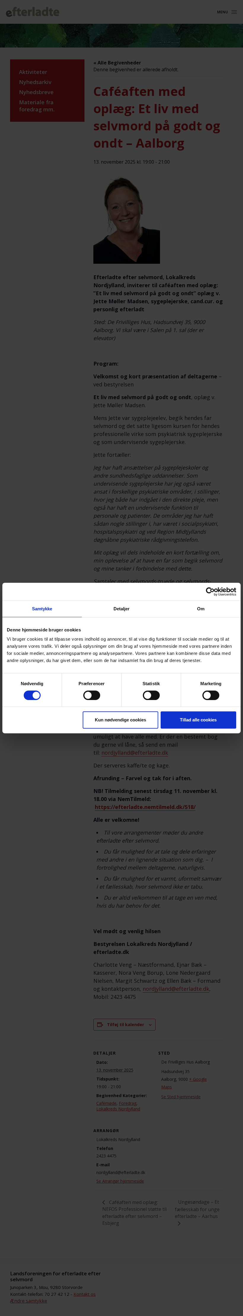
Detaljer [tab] (121, 608)
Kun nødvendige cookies (120, 719)
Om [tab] (200, 608)
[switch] (91, 695)
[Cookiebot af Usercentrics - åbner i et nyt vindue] (210, 591)
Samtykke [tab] (42, 608)
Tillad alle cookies (198, 719)
